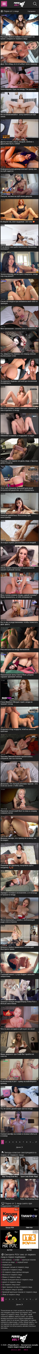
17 (36, 1142)
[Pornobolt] (19, 4)
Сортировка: (32, 11)
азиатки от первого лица (12, 1270)
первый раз (7, 1265)
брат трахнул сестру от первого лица (17, 1287)
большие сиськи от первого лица (15, 1267)
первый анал (22, 1262)
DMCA (26, 1350)
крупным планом (29, 1260)
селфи (16, 1260)
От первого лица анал (11, 1285)
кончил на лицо (8, 1262)
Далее (18, 1147)
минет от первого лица (11, 1282)
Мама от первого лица (11, 1277)
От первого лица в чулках (12, 1289)
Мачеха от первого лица (12, 1275)
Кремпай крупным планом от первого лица (19, 1292)
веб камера (7, 1260)
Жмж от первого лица (11, 1294)
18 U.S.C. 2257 (16, 1350)
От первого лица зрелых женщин (15, 1272)
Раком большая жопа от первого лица (17, 1280)
